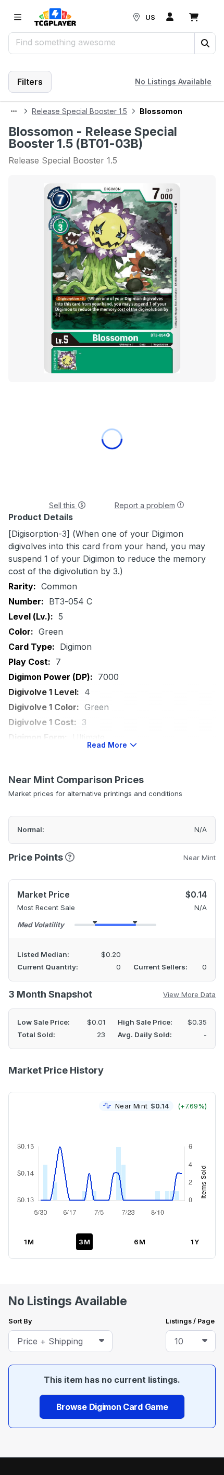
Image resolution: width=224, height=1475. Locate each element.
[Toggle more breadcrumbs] (13, 111)
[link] (55, 17)
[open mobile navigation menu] (17, 17)
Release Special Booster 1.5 (79, 111)
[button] (204, 43)
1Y (195, 1242)
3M (85, 1242)
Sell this (63, 505)
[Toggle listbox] (101, 1341)
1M (29, 1242)
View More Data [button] (189, 994)
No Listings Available (173, 81)
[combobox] (60, 1341)
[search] (102, 42)
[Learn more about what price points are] (69, 856)
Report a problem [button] (145, 505)
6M (140, 1242)
